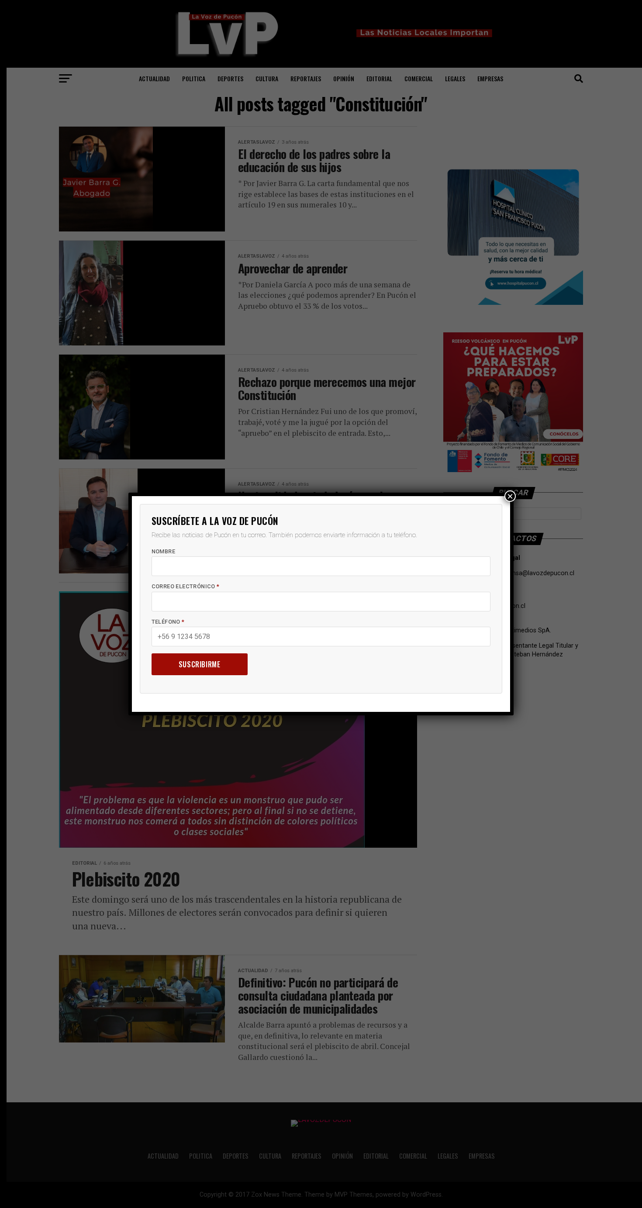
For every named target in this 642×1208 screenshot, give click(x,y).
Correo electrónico (186, 586)
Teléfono (168, 621)
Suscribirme (200, 664)
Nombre (163, 551)
